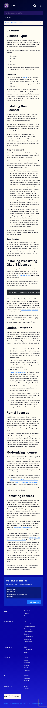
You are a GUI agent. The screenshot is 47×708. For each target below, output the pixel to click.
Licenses (26, 688)
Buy (25, 616)
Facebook (27, 670)
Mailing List (27, 678)
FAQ (25, 621)
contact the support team (29, 310)
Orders (26, 686)
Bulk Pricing (27, 629)
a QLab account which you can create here (24, 480)
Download (27, 611)
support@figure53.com (17, 372)
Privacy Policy (28, 641)
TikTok (26, 660)
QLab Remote (28, 649)
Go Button (27, 652)
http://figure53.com (23, 275)
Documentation (28, 631)
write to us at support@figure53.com (27, 482)
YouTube (26, 665)
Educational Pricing (29, 626)
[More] (40, 5)
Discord (26, 657)
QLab (25, 647)
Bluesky (26, 667)
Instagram (27, 662)
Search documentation (15, 13)
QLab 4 (25, 77)
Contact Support (33, 602)
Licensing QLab (28, 624)
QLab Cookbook (28, 636)
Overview (26, 613)
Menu (9, 18)
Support (26, 634)
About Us (26, 680)
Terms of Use (28, 639)
